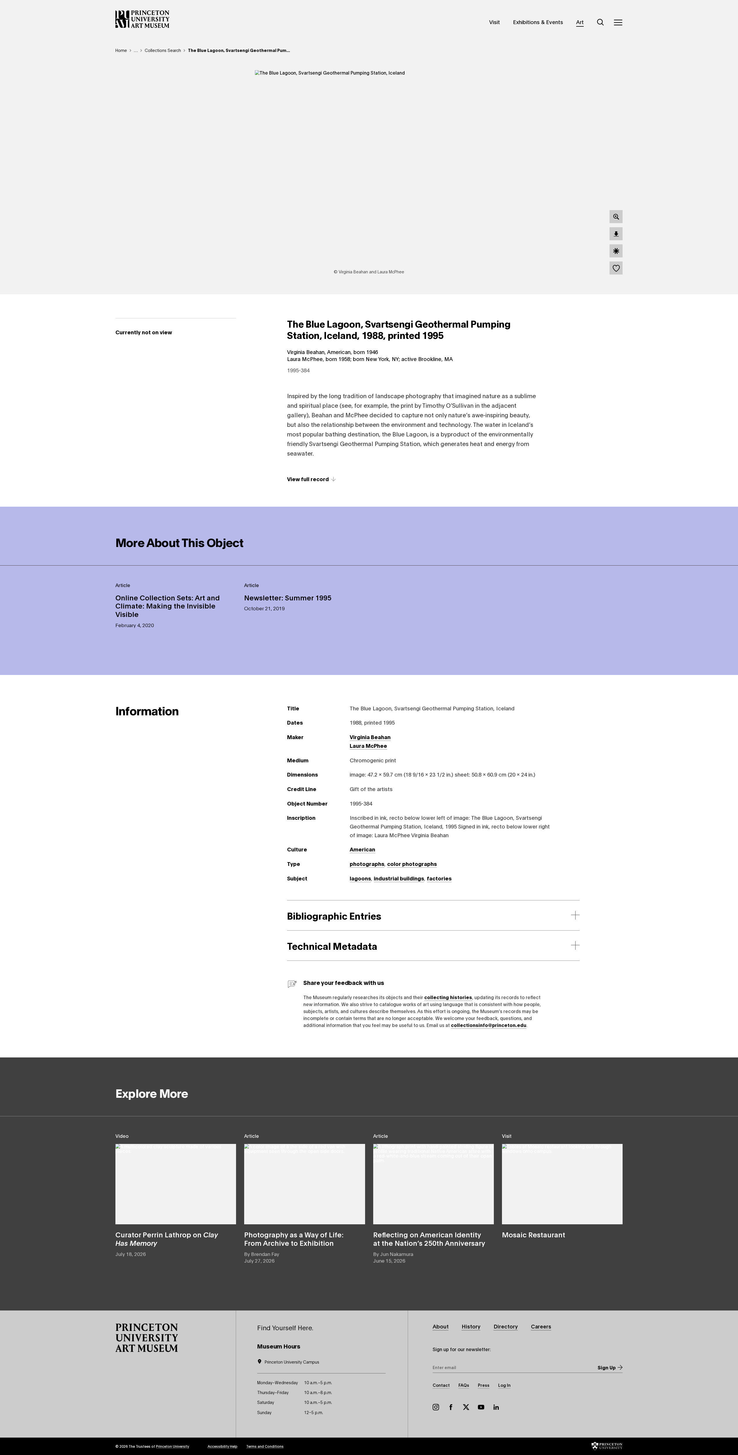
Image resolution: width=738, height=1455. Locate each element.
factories (439, 878)
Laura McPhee (368, 745)
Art (580, 21)
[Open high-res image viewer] (616, 216)
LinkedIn (496, 1407)
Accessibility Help (222, 1446)
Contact (441, 1385)
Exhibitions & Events (538, 21)
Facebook (451, 1407)
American (362, 849)
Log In (504, 1385)
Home (121, 50)
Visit (494, 21)
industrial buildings (399, 878)
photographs (367, 863)
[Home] (142, 19)
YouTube (481, 1407)
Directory (506, 1326)
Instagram (436, 1407)
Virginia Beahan (370, 736)
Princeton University (172, 1446)
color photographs (412, 863)
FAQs (463, 1385)
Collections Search (163, 50)
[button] (146, 1338)
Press (483, 1385)
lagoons (360, 878)
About (441, 1326)
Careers (541, 1326)
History (471, 1326)
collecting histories (448, 997)
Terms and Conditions (265, 1446)
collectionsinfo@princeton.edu (488, 1025)
